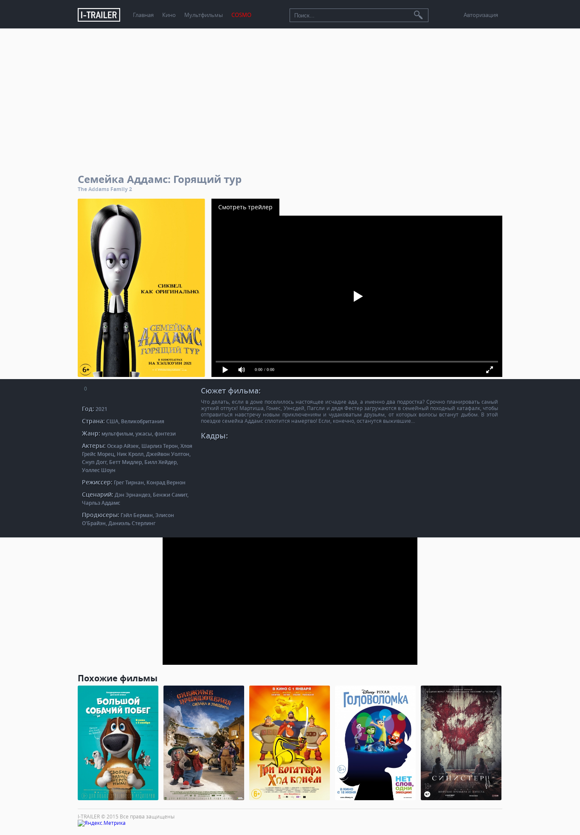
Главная (143, 15)
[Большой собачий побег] (118, 743)
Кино (169, 15)
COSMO (241, 15)
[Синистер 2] (461, 743)
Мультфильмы (203, 15)
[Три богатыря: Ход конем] (289, 743)
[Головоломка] (375, 743)
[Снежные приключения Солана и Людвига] (203, 743)
